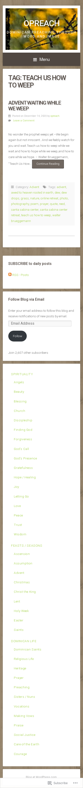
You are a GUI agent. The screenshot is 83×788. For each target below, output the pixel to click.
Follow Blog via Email (26, 299)
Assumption (23, 563)
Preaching (22, 687)
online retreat (49, 198)
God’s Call (21, 449)
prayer (44, 204)
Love (17, 506)
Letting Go (21, 496)
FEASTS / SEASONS (26, 545)
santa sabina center (25, 209)
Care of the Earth (26, 744)
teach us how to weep (36, 215)
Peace (18, 515)
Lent (17, 601)
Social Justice (24, 735)
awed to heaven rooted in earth (32, 192)
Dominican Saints (28, 649)
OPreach (42, 23)
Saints (19, 630)
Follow (17, 336)
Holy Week (21, 611)
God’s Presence (25, 458)
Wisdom (20, 534)
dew (57, 192)
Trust (18, 525)
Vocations (21, 706)
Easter (19, 620)
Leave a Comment (24, 120)
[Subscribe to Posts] (10, 275)
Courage (20, 754)
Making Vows (24, 716)
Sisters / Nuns (24, 696)
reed (62, 204)
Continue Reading (45, 165)
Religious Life (24, 659)
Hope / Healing (25, 477)
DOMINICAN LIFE (23, 641)
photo (64, 198)
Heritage (20, 668)
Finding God (23, 429)
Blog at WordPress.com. (41, 777)
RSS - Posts (20, 275)
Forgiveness (23, 439)
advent (61, 187)
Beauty (19, 391)
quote (54, 204)
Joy (16, 486)
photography (20, 204)
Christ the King (25, 591)
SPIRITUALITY (22, 374)
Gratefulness (23, 468)
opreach (54, 115)
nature (34, 198)
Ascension (22, 554)
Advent (34, 187)
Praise (19, 725)
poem (34, 204)
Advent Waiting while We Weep (34, 105)
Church (19, 411)
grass (25, 198)
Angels (19, 382)
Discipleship (23, 420)
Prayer (19, 678)
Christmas (22, 582)
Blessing (20, 401)
